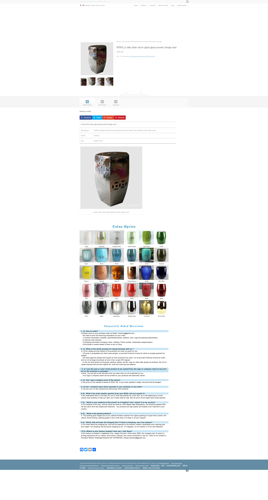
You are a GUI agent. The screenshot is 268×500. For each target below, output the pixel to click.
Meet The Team (163, 5)
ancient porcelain (164, 463)
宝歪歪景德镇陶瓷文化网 (173, 465)
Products (143, 5)
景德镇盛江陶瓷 (155, 465)
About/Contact (182, 5)
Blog (172, 5)
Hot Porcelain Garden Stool (137, 56)
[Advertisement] (134, 23)
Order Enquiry (102, 105)
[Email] (187, 2)
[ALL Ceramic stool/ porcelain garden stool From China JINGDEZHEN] (80, 5)
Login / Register (86, 1)
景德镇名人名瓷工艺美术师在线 (151, 468)
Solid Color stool (150, 56)
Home (136, 5)
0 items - (97, 1)
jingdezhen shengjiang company (110, 465)
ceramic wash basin (127, 465)
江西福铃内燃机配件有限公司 (132, 468)
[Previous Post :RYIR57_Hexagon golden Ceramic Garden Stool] (126, 93)
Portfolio (152, 5)
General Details (87, 105)
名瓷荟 (163, 465)
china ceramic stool (176, 463)
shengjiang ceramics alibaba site (89, 465)
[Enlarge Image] (97, 42)
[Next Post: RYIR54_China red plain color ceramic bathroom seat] (141, 93)
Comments (116, 105)
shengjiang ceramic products (96, 468)
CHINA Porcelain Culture (142, 465)
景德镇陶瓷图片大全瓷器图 (114, 468)
